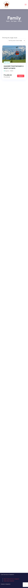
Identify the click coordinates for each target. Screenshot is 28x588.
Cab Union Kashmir (9, 581)
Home (7, 21)
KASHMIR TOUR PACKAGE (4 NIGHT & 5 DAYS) (13, 67)
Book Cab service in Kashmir (11, 579)
